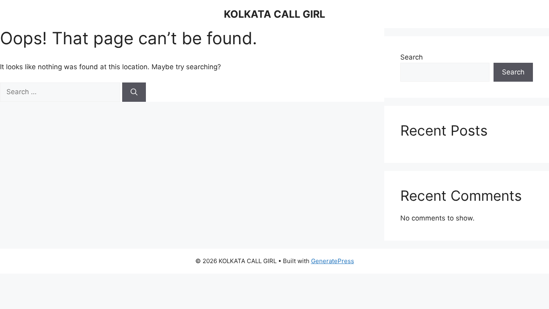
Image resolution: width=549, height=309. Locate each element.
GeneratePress (332, 261)
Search (411, 57)
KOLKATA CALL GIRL (274, 14)
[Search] (134, 92)
